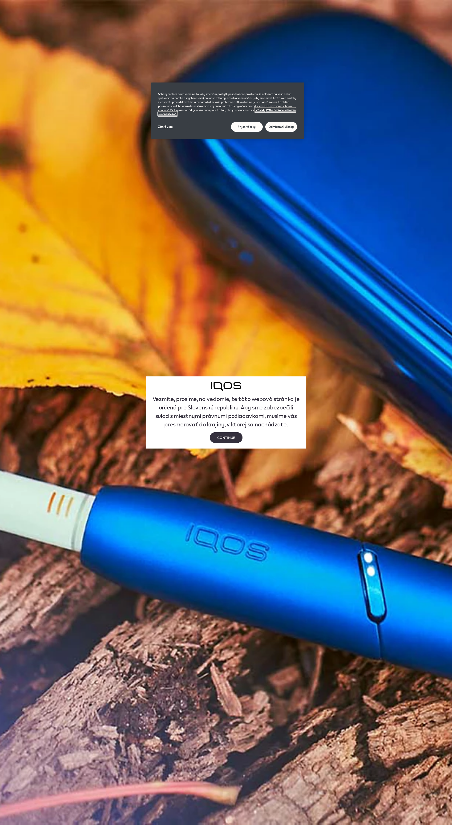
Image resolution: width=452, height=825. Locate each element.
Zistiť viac (165, 127)
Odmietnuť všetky (281, 127)
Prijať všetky (246, 127)
